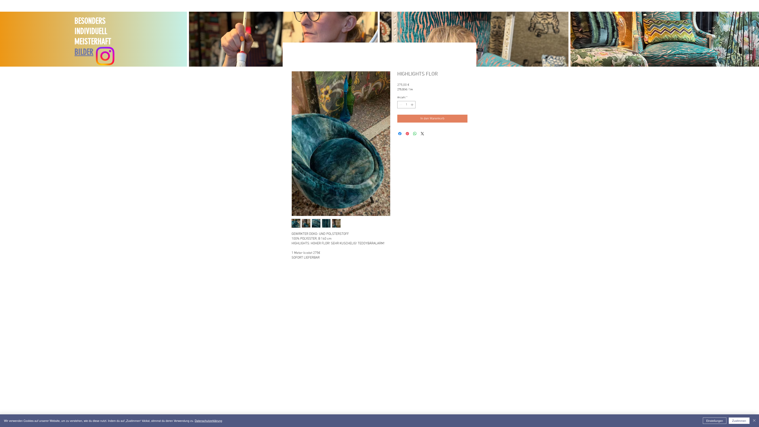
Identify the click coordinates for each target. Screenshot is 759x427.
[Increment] (412, 104)
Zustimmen (739, 421)
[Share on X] (422, 133)
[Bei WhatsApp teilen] (415, 133)
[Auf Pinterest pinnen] (407, 133)
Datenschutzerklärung (208, 421)
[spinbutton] (406, 104)
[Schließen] (754, 421)
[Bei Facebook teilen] (399, 133)
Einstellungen (714, 421)
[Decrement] (400, 104)
